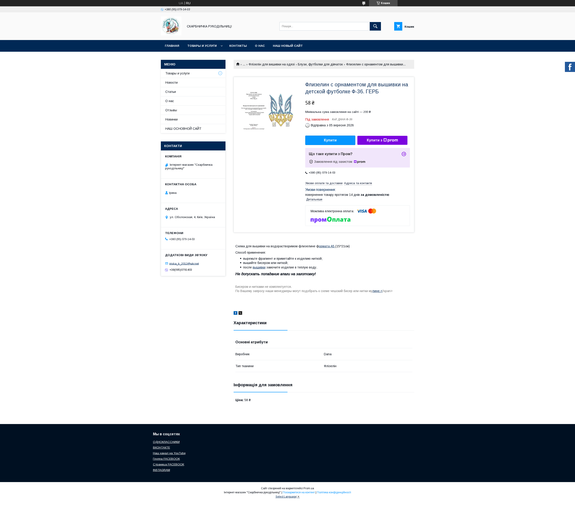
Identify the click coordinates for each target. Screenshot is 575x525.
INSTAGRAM (161, 470)
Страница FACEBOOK (168, 464)
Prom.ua (308, 488)
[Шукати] (375, 26)
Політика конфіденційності (334, 492)
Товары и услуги (202, 45)
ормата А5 (327, 246)
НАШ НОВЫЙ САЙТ (288, 45)
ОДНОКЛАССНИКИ (166, 442)
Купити (330, 140)
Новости (171, 82)
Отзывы (171, 110)
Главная (172, 45)
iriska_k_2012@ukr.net (184, 263)
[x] (240, 313)
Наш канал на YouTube (169, 453)
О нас (260, 45)
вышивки (259, 267)
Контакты (238, 45)
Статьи (170, 92)
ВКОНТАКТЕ (161, 447)
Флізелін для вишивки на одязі (272, 64)
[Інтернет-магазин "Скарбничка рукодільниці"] (171, 34)
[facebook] (235, 313)
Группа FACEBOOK (166, 458)
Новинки (171, 119)
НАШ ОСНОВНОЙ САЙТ (183, 128)
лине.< (377, 291)
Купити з (374, 140)
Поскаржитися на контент (299, 492)
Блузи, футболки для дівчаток (320, 64)
